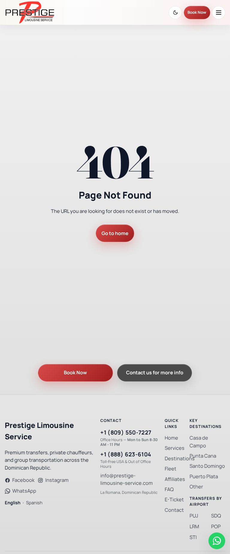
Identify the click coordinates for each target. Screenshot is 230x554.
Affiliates (175, 479)
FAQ (169, 489)
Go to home (115, 233)
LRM (194, 526)
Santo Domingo (207, 466)
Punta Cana (203, 456)
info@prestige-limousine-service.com (126, 479)
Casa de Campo (199, 442)
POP (216, 526)
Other (196, 487)
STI (193, 537)
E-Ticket (174, 499)
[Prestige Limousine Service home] (30, 12)
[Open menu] (218, 12)
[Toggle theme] (175, 12)
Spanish (34, 502)
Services (174, 448)
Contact (174, 510)
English (12, 502)
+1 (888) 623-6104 (125, 454)
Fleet (170, 469)
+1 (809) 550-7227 (125, 432)
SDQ (216, 516)
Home (171, 438)
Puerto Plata (204, 476)
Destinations (180, 458)
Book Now (196, 12)
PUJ (194, 516)
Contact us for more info (154, 373)
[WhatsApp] (216, 540)
